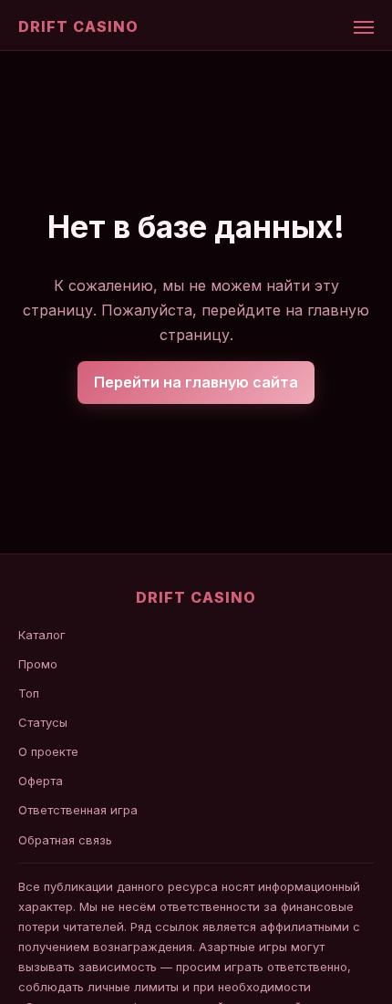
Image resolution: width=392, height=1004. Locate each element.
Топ (28, 693)
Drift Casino (78, 26)
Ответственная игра (78, 809)
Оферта (40, 780)
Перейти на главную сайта (196, 382)
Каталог (42, 634)
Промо (37, 664)
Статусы (42, 722)
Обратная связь (65, 840)
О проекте (48, 751)
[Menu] (364, 27)
